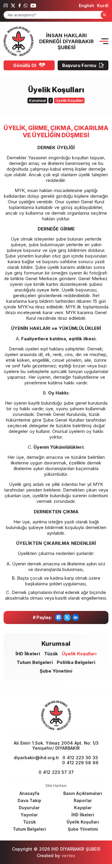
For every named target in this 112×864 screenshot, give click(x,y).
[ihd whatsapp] (26, 6)
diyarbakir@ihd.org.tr (36, 757)
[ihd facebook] (20, 6)
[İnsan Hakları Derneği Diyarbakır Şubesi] (18, 41)
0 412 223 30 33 (80, 757)
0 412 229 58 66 (80, 762)
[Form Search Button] (104, 15)
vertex (68, 855)
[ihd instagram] (6, 6)
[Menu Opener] (103, 41)
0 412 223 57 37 (56, 772)
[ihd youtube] (33, 6)
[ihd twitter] (13, 6)
